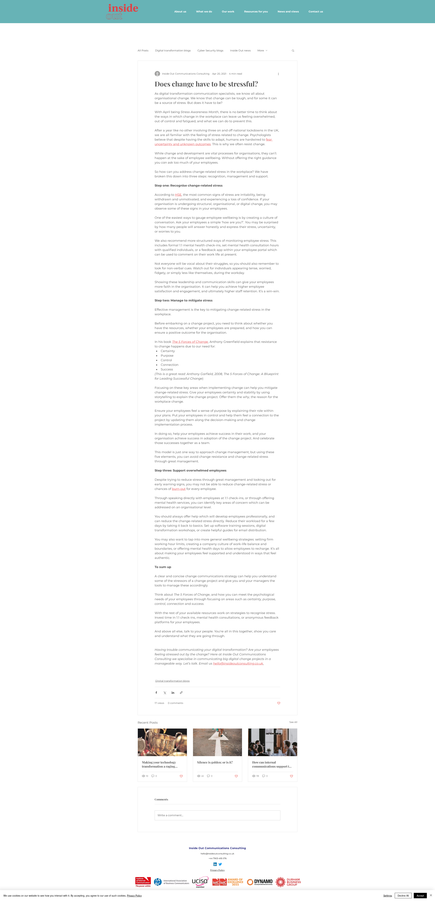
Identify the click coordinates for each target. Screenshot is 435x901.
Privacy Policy (134, 895)
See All (293, 722)
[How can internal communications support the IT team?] (272, 742)
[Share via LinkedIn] (173, 692)
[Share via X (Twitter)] (164, 692)
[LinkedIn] (215, 864)
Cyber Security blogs (210, 50)
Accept (420, 895)
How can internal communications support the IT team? (272, 764)
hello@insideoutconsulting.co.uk (217, 853)
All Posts (143, 50)
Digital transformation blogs (173, 50)
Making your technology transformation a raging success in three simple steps (162, 764)
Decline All (403, 895)
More (260, 50)
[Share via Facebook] (156, 692)
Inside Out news (240, 50)
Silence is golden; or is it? (215, 762)
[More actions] (278, 74)
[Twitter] (220, 864)
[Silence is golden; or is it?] (217, 742)
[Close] (431, 895)
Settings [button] (387, 895)
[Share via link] (181, 692)
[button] (293, 50)
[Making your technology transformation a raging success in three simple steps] (162, 742)
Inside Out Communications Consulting (217, 848)
